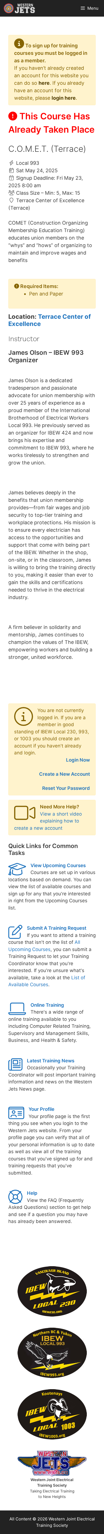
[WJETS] (19, 8)
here (44, 83)
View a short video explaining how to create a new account (48, 821)
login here (64, 98)
